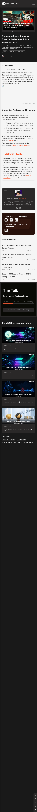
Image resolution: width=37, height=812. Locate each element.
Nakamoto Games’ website (21, 145)
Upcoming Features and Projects (15, 69)
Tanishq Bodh (12, 199)
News (4, 51)
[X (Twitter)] (17, 208)
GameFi (11, 140)
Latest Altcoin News (8, 439)
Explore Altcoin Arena (25, 442)
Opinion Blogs (21, 439)
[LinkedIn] (20, 208)
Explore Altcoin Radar (9, 442)
